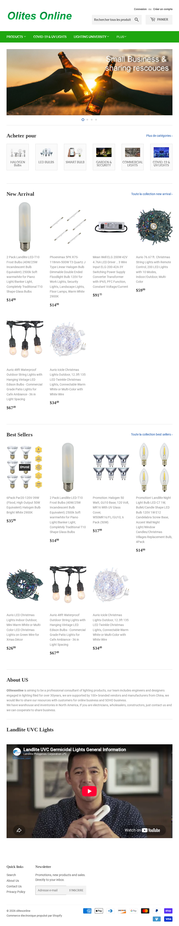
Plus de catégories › (159, 135)
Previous (14, 82)
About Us (13, 880)
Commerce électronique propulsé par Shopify (34, 915)
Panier (162, 19)
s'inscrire (76, 890)
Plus (120, 37)
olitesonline (23, 910)
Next (165, 82)
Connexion (140, 9)
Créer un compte (162, 9)
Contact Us (14, 886)
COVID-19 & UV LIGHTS (50, 37)
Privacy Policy (16, 892)
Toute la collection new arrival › (151, 194)
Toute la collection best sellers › (151, 434)
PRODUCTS (15, 37)
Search (11, 875)
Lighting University (90, 37)
